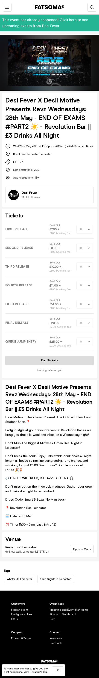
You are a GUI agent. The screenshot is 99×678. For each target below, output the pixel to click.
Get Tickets (49, 360)
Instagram (56, 638)
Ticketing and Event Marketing (69, 609)
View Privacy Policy (35, 672)
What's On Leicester (19, 579)
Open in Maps (82, 549)
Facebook (56, 643)
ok (57, 670)
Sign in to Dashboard (63, 614)
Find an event (19, 609)
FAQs (14, 619)
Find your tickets (21, 614)
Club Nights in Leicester (55, 579)
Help (52, 619)
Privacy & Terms (21, 638)
